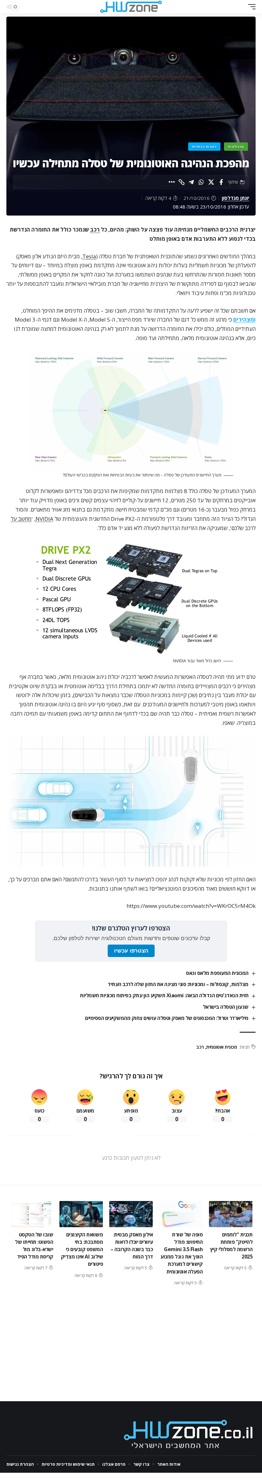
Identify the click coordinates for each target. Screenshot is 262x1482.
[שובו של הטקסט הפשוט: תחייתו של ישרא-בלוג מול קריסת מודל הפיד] (31, 1214)
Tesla (89, 256)
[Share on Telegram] (191, 182)
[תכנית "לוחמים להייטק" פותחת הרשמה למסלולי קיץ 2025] (230, 1214)
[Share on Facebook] (221, 182)
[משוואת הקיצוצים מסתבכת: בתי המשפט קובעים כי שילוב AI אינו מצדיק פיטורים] (81, 1214)
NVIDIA (44, 518)
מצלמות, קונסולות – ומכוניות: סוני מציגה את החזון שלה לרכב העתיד (178, 984)
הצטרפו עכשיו (131, 951)
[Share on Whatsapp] (201, 182)
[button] (250, 6)
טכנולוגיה (236, 146)
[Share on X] (211, 182)
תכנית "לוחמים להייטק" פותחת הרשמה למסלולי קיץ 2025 (231, 1245)
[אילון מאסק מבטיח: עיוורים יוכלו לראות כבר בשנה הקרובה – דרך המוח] (131, 1214)
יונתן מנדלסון (235, 198)
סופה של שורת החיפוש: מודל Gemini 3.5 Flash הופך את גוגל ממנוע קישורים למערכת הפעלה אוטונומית (181, 1253)
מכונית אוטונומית (221, 1047)
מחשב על (21, 518)
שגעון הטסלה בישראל (226, 1006)
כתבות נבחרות (204, 146)
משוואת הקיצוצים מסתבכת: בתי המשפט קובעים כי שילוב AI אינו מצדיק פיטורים (82, 1249)
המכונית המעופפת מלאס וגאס (217, 973)
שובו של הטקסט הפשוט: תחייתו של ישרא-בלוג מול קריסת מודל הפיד (34, 1245)
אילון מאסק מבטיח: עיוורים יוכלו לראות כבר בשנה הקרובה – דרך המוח (132, 1245)
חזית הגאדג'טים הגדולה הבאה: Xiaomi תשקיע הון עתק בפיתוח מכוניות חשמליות (164, 995)
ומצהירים (244, 319)
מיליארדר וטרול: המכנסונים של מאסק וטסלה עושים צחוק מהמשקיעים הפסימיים (167, 1018)
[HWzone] (131, 6)
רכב (95, 229)
